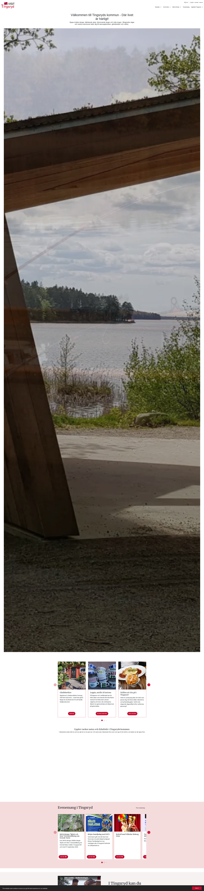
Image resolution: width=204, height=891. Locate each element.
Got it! (197, 888)
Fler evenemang (140, 808)
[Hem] (8, 5)
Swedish (196, 2)
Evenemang (186, 7)
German (201, 2)
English (192, 2)
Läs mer (62, 857)
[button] (102, 720)
